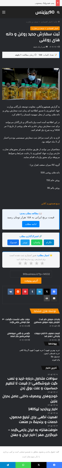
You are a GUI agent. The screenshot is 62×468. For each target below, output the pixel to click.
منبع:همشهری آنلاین (50, 203)
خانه (56, 21)
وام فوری (56, 359)
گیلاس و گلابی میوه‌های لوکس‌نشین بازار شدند (18, 334)
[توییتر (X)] (47, 292)
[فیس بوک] (54, 292)
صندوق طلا (55, 356)
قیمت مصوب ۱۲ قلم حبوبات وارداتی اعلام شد (47, 334)
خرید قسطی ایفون (52, 353)
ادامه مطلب (30, 224)
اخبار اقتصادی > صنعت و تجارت (39, 21)
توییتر (25, 242)
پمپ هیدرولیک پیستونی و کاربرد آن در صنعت (35, 3)
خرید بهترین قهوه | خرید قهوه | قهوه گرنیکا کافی (39, 350)
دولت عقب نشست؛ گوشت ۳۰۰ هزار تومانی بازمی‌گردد (16, 320)
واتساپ (36, 242)
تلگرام (49, 242)
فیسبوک (13, 242)
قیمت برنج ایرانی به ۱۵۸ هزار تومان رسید (30, 217)
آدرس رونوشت (31, 280)
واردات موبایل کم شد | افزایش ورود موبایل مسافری (47, 320)
